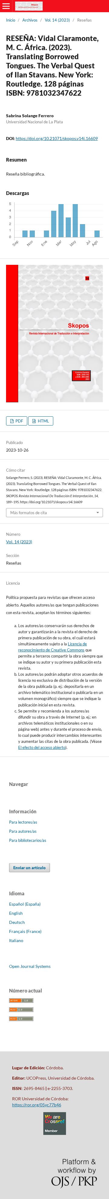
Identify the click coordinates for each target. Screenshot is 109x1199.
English (16, 913)
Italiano (16, 940)
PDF (19, 420)
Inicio (10, 20)
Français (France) (25, 931)
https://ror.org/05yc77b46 (36, 1104)
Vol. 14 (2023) (57, 20)
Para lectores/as (23, 822)
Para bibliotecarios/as (27, 840)
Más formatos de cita (28, 512)
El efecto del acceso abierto (41, 747)
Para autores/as (23, 831)
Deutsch (17, 922)
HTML (43, 420)
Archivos (30, 20)
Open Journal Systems (30, 966)
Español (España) (25, 904)
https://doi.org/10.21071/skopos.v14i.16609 (57, 138)
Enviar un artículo (29, 867)
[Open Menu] (6, 6)
